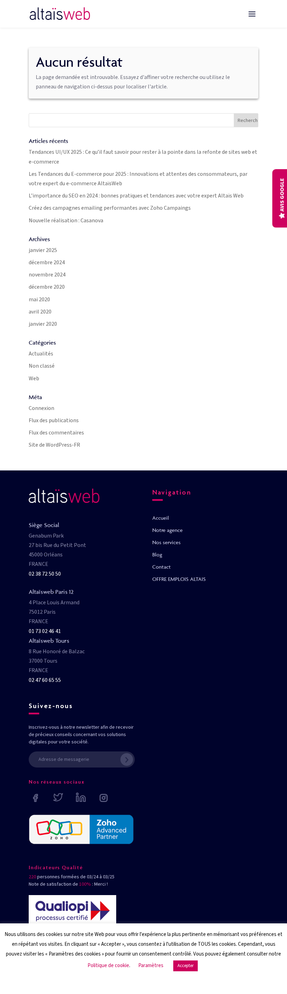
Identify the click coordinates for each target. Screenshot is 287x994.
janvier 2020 (43, 324)
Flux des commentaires (56, 433)
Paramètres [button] (150, 965)
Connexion (41, 408)
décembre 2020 (47, 287)
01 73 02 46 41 (45, 631)
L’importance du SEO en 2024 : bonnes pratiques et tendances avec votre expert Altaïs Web (136, 196)
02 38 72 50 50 (45, 574)
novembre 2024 (47, 275)
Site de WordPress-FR (54, 445)
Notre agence (167, 530)
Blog (157, 554)
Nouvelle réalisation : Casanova (66, 220)
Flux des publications (54, 420)
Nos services (166, 542)
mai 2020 (39, 299)
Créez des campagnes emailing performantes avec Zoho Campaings (110, 208)
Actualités (41, 354)
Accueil (160, 517)
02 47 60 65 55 (45, 680)
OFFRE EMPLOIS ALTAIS (179, 579)
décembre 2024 (47, 262)
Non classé (42, 366)
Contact (161, 566)
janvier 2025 (43, 250)
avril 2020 (40, 312)
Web (34, 378)
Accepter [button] (185, 966)
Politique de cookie (108, 965)
